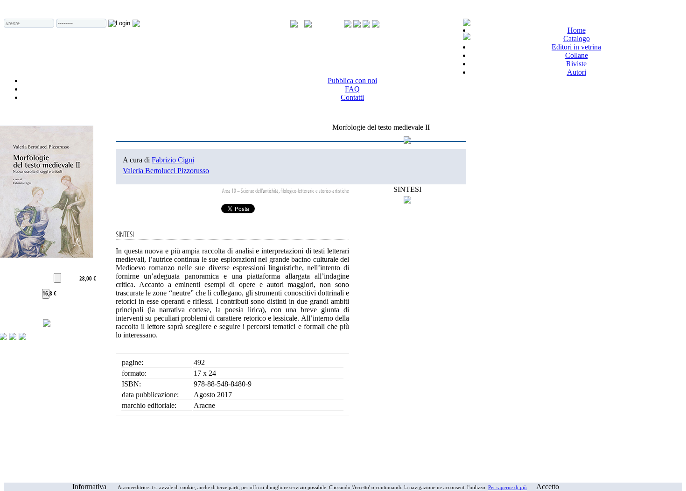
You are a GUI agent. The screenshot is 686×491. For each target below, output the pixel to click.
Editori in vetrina (576, 47)
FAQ (352, 89)
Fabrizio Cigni (173, 160)
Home (576, 30)
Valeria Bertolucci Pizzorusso (166, 171)
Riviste (576, 64)
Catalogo (576, 38)
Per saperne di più (507, 487)
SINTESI (407, 189)
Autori (576, 72)
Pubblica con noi (352, 80)
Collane (576, 55)
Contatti (352, 97)
